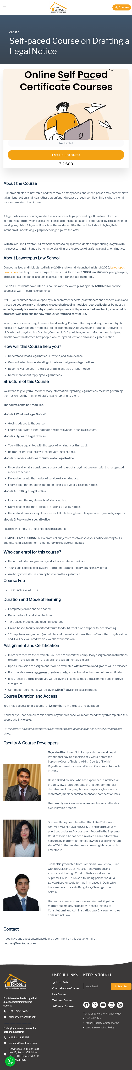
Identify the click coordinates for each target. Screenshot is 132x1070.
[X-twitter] (95, 1005)
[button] (121, 7)
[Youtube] (103, 1005)
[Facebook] (86, 1005)
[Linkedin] (111, 1005)
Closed (14, 32)
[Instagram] (120, 1005)
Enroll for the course (66, 154)
